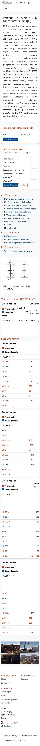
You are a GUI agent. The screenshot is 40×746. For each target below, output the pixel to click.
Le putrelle (5, 683)
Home (4, 696)
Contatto (8, 726)
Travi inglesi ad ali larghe (18, 239)
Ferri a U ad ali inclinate (19, 221)
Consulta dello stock (10, 139)
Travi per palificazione (17, 215)
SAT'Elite (23, 741)
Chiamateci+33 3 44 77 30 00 (20, 2)
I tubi (3, 679)
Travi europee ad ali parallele (20, 199)
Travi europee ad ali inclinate (20, 202)
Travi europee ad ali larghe (19, 205)
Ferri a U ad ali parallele (18, 218)
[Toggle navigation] (6, 8)
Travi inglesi (12, 236)
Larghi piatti (12, 228)
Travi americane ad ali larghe (19, 251)
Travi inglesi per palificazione (21, 243)
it (30, 3)
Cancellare (23, 185)
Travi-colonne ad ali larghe (19, 212)
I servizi (24, 679)
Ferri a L (9, 225)
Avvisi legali (6, 692)
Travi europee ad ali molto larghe (21, 209)
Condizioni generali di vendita (9, 701)
